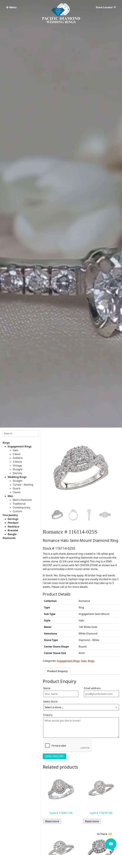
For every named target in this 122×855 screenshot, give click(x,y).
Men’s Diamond (22, 500)
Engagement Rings (20, 446)
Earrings (13, 519)
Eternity (17, 473)
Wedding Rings (17, 477)
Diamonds (9, 538)
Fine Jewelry (10, 515)
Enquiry (47, 715)
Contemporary (21, 507)
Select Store (50, 701)
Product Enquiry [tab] (57, 671)
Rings (6, 442)
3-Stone (17, 461)
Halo (15, 450)
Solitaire (18, 458)
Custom (17, 511)
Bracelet (13, 530)
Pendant (13, 523)
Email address (92, 688)
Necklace (13, 526)
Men (10, 496)
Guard (16, 488)
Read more (52, 821)
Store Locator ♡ (106, 7)
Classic (17, 454)
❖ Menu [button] (11, 7)
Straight (17, 469)
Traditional (19, 503)
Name (46, 688)
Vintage (17, 465)
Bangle (12, 534)
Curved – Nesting (23, 484)
